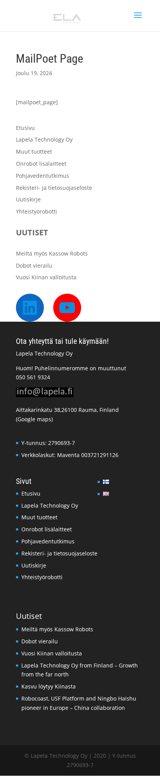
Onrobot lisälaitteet (41, 163)
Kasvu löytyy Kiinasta (48, 686)
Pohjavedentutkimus (42, 175)
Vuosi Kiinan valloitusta (46, 277)
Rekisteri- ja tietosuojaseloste (54, 187)
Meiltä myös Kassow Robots (52, 253)
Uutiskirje (28, 199)
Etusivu (25, 127)
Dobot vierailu (34, 265)
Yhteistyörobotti (36, 211)
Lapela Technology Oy (44, 139)
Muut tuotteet (34, 151)
